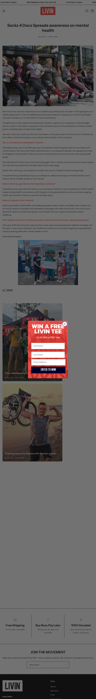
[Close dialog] (65, 324)
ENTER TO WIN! (48, 370)
